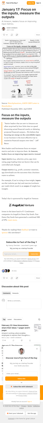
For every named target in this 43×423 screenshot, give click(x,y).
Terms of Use (33, 391)
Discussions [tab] (18, 319)
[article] (21, 333)
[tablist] (11, 293)
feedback (25, 229)
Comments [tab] (6, 293)
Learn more (12, 220)
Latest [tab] (9, 319)
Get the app (32, 413)
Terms (30, 406)
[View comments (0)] (12, 35)
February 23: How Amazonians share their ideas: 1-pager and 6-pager (16, 327)
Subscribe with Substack (23, 386)
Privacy (23, 406)
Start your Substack (16, 413)
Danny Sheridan (12, 28)
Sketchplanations (14, 103)
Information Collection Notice (28, 393)
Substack (11, 419)
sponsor (5, 232)
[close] (37, 348)
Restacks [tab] (15, 293)
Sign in (38, 3)
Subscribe (31, 3)
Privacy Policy (23, 395)
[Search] (39, 319)
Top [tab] (4, 319)
